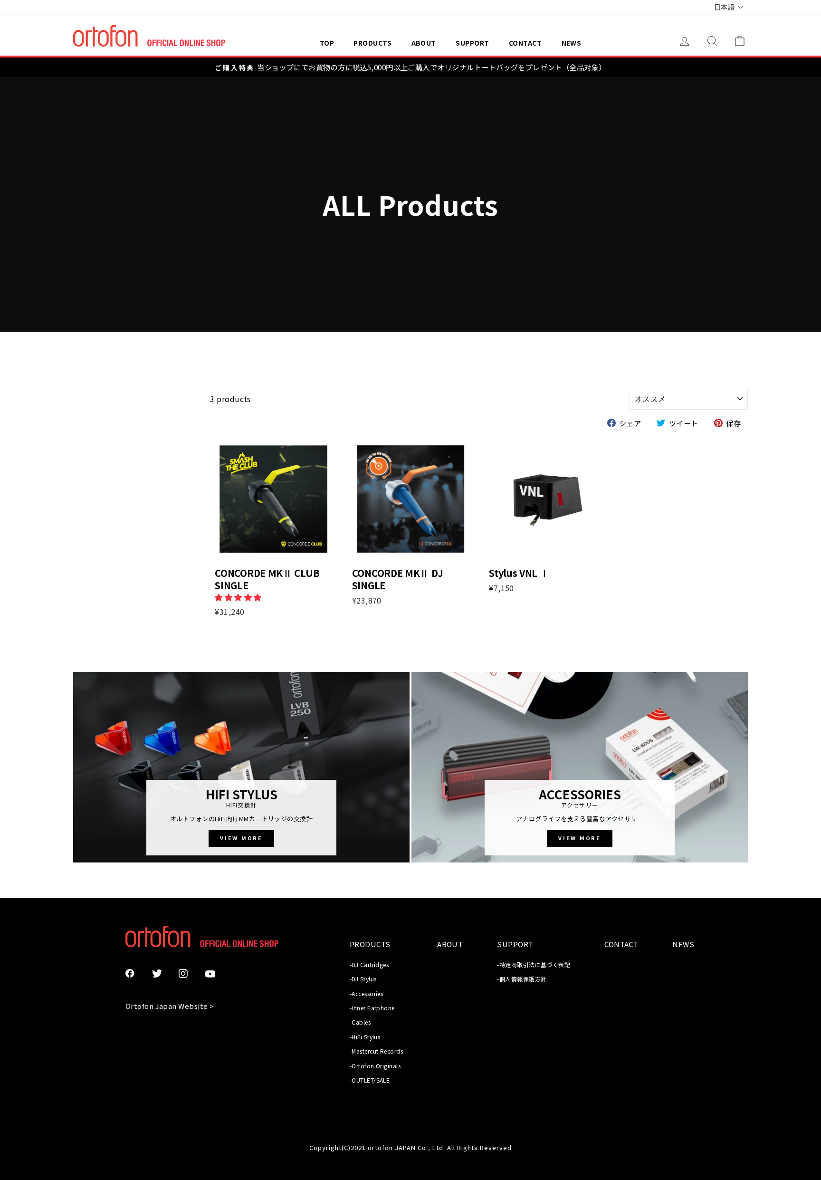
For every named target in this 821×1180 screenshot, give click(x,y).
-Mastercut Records (376, 1051)
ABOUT (423, 43)
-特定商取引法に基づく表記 (533, 964)
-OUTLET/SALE (370, 1080)
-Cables (360, 1022)
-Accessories (366, 993)
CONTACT (525, 43)
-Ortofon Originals (375, 1066)
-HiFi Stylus (365, 1037)
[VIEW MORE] (241, 767)
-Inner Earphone (372, 1008)
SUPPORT (472, 43)
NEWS (572, 43)
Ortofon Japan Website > (169, 1006)
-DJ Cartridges (369, 964)
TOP (327, 43)
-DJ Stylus (363, 979)
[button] (239, 597)
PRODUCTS (372, 43)
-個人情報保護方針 (521, 979)
